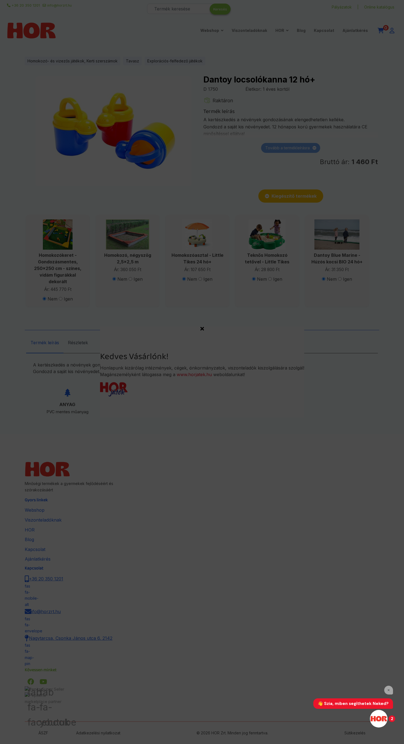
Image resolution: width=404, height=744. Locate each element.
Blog (301, 30)
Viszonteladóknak (249, 30)
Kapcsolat (324, 30)
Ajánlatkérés (355, 30)
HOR (279, 30)
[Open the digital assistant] (379, 719)
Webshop (209, 30)
